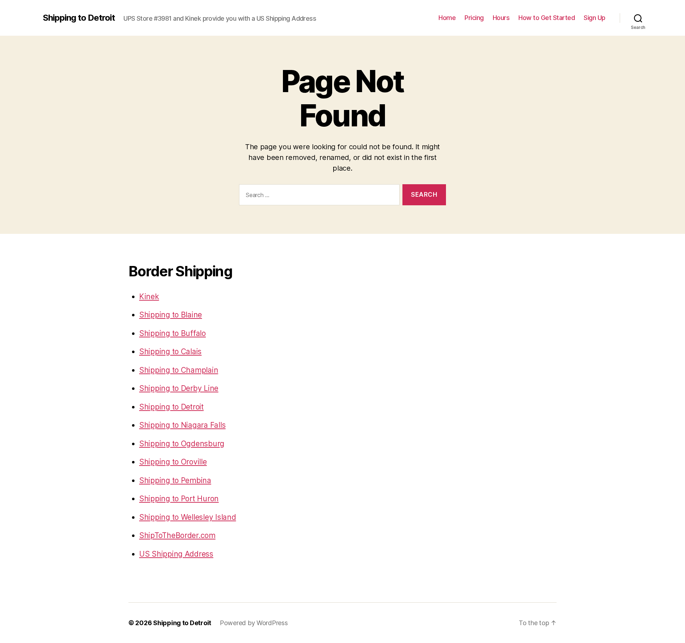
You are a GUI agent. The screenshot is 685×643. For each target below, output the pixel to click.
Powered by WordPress (254, 623)
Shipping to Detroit (79, 18)
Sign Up (594, 17)
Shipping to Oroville (173, 461)
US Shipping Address (176, 553)
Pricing (474, 17)
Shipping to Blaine (170, 314)
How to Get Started (546, 17)
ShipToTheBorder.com (177, 535)
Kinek (149, 296)
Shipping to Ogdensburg (181, 443)
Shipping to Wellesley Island (187, 517)
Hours (501, 17)
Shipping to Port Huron (179, 498)
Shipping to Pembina (175, 480)
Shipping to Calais (170, 351)
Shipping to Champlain (178, 370)
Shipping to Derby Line (178, 388)
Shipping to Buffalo (172, 333)
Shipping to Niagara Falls (182, 425)
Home (447, 17)
